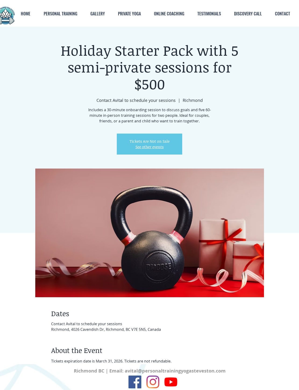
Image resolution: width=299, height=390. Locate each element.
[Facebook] (134, 382)
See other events (149, 146)
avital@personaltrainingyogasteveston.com (175, 371)
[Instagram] (152, 382)
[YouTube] (170, 382)
